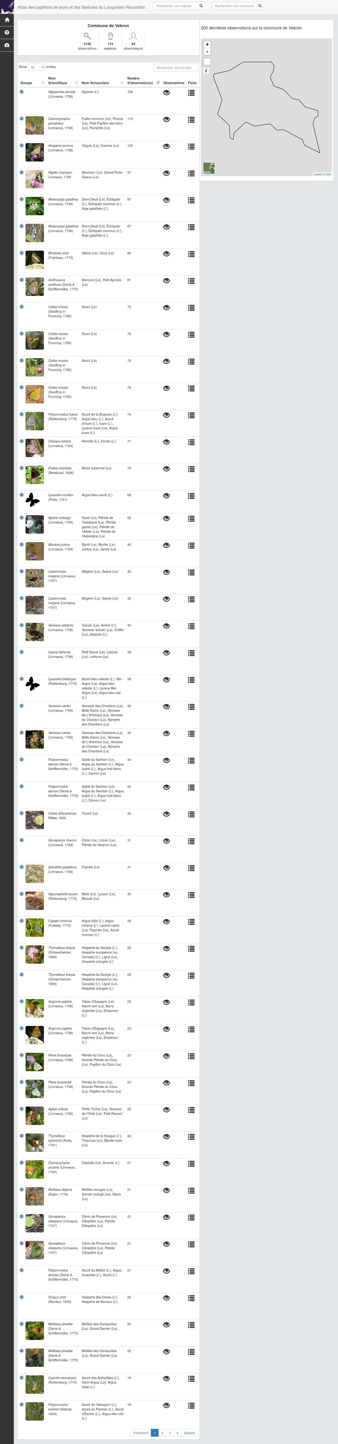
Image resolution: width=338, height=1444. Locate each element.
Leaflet (318, 174)
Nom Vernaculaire (95, 82)
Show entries (37, 66)
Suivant (189, 1432)
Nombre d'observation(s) (140, 80)
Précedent (140, 1432)
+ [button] (207, 44)
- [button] (207, 51)
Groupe (26, 82)
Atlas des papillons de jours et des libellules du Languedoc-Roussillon (81, 7)
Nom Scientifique (57, 80)
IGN (328, 174)
